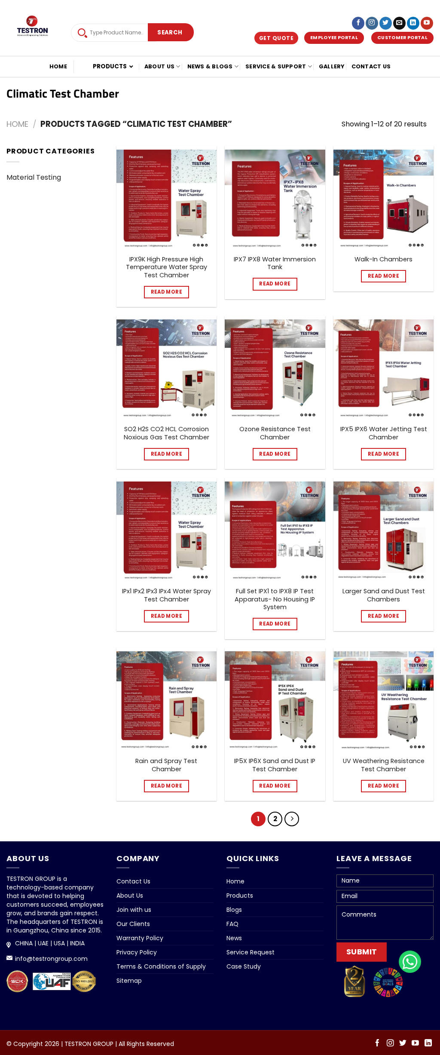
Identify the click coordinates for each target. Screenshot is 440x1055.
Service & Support (275, 66)
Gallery (332, 66)
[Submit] (170, 33)
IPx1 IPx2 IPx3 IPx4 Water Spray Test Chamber (166, 595)
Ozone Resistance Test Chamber (275, 433)
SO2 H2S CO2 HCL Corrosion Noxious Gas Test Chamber (166, 433)
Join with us (133, 909)
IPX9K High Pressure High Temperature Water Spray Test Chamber (166, 267)
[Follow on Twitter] (385, 23)
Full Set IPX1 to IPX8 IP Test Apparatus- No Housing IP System (275, 599)
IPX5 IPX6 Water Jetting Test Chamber (383, 433)
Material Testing (33, 177)
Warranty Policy (139, 938)
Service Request (250, 952)
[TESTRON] (32, 28)
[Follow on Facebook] (358, 23)
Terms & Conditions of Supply (161, 966)
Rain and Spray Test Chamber (166, 765)
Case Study (243, 966)
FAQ (232, 924)
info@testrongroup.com (51, 958)
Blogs (234, 909)
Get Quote (276, 38)
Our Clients (133, 924)
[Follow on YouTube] (427, 23)
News (234, 938)
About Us (159, 66)
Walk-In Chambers (383, 259)
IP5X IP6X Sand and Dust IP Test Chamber (274, 765)
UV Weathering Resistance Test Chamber (384, 765)
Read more (166, 291)
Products (239, 895)
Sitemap (129, 980)
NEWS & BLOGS (210, 66)
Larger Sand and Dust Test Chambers (383, 595)
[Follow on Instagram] (372, 23)
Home (58, 66)
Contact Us (371, 66)
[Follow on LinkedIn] (413, 23)
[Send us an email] (399, 23)
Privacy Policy (136, 952)
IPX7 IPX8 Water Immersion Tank (275, 263)
